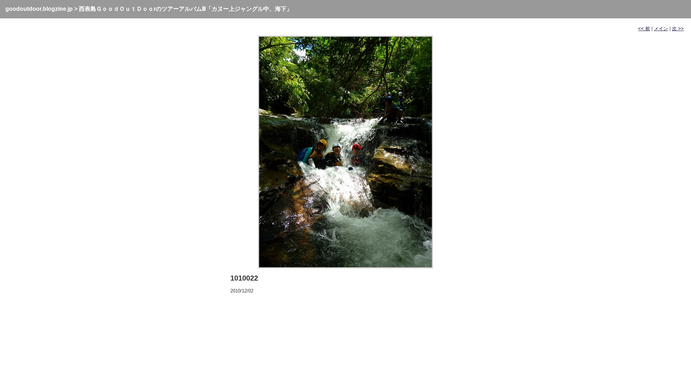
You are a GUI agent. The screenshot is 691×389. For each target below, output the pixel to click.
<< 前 (644, 28)
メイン (661, 28)
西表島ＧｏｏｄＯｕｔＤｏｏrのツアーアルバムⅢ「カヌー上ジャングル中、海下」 (185, 9)
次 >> (678, 28)
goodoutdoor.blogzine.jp (39, 9)
